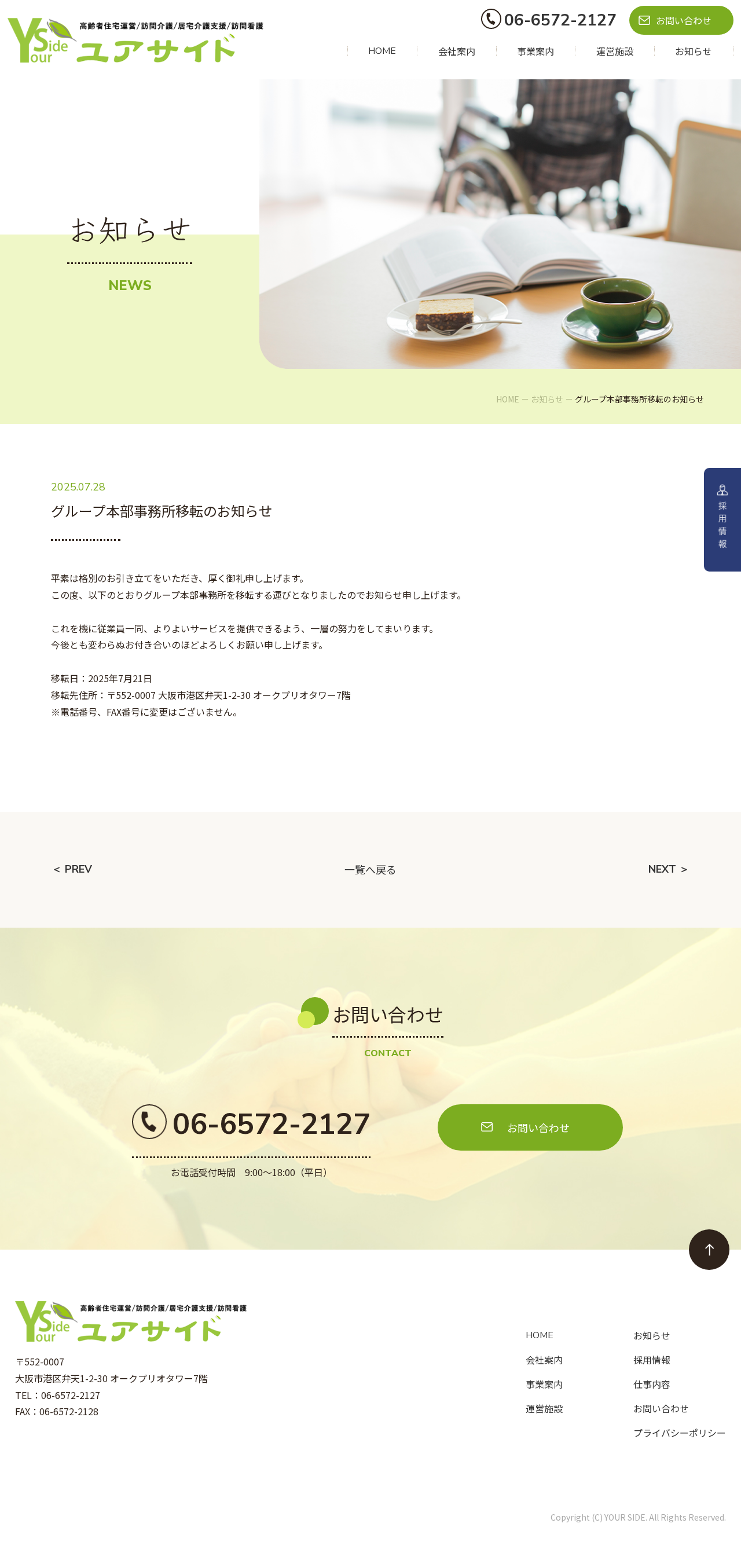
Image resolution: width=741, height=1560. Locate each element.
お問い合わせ (683, 20)
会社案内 (456, 51)
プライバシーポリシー (679, 1433)
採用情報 (651, 1360)
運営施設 (614, 51)
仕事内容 (651, 1384)
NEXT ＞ (668, 869)
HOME (382, 51)
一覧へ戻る (370, 869)
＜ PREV (72, 869)
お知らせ (693, 51)
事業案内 (535, 51)
